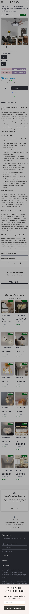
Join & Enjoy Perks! (15, 608)
